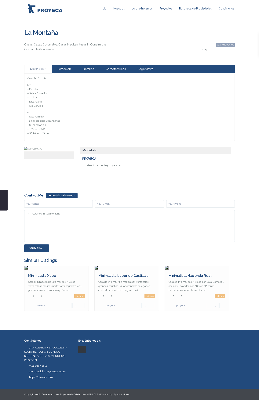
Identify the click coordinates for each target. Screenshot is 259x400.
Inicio (103, 8)
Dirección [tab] (64, 69)
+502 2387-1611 (38, 365)
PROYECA (49, 151)
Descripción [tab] (38, 68)
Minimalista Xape (42, 276)
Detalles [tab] (88, 69)
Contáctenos (226, 8)
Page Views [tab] (145, 69)
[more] (65, 290)
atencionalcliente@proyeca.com (105, 165)
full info (79, 296)
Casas (28, 44)
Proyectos (166, 8)
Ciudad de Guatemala (39, 49)
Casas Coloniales (45, 44)
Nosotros (119, 8)
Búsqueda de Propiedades (195, 8)
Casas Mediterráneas (72, 44)
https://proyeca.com (41, 377)
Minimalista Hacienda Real (190, 276)
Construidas (98, 44)
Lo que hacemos (142, 8)
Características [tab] (116, 69)
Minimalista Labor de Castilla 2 (123, 276)
